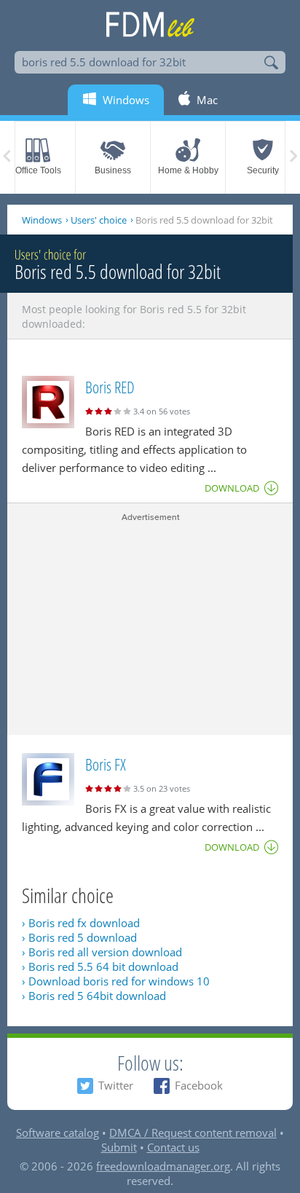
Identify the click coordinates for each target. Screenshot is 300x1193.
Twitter (115, 1085)
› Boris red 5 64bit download (94, 995)
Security (263, 170)
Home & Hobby (188, 170)
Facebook (199, 1085)
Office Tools (38, 170)
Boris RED (110, 387)
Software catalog (57, 1132)
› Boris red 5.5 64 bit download (100, 966)
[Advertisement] (150, 626)
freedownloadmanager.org (163, 1166)
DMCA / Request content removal (193, 1132)
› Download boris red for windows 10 (116, 981)
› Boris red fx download (81, 923)
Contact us (173, 1147)
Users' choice (99, 220)
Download (232, 488)
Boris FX (105, 764)
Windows (42, 220)
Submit (119, 1147)
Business (113, 170)
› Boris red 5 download (79, 937)
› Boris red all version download (102, 952)
